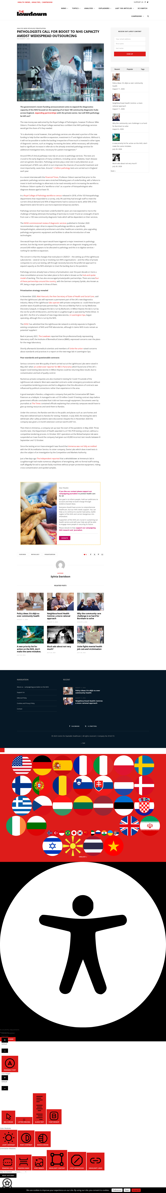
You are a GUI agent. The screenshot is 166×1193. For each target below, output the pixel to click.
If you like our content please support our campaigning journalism (75, 492)
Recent (117, 69)
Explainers (104, 8)
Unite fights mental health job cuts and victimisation (89, 647)
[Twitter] (9, 120)
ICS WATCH (142, 8)
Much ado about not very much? (59, 647)
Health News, (24, 2)
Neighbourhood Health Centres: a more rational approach (58, 616)
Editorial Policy (22, 698)
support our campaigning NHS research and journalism (77, 529)
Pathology (32, 28)
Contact (19, 709)
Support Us (21, 692)
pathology (35, 554)
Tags (142, 69)
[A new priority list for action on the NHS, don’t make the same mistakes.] (116, 140)
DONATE (64, 538)
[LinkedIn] (9, 126)
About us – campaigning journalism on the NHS (33, 687)
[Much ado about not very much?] (116, 160)
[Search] (147, 16)
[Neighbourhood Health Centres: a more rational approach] (116, 100)
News (63, 8)
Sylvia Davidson (60, 576)
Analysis (88, 8)
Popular (130, 69)
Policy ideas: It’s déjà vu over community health (28, 614)
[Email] (9, 132)
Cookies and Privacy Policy (26, 703)
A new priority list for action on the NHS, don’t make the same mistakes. (29, 649)
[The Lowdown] (32, 12)
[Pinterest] (98, 554)
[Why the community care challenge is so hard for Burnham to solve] (116, 120)
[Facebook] (9, 114)
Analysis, (36, 2)
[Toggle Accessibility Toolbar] (2, 750)
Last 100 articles (123, 8)
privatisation (41, 28)
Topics (75, 8)
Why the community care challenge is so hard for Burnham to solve (89, 616)
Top (83, 743)
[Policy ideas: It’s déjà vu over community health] (116, 80)
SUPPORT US (138, 2)
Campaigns (47, 2)
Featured (22, 554)
